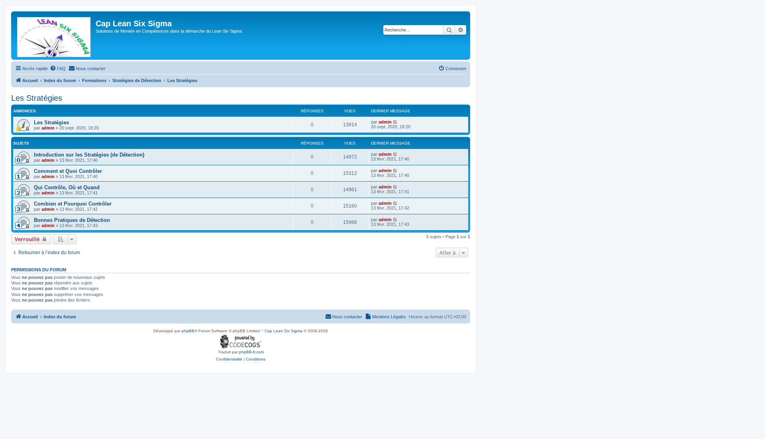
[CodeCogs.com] (241, 342)
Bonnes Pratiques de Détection (72, 220)
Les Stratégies (36, 98)
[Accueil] (54, 35)
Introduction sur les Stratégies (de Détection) (89, 155)
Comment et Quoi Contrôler (68, 171)
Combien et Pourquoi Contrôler (73, 204)
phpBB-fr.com (251, 352)
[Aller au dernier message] (395, 122)
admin (48, 127)
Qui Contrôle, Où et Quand (67, 187)
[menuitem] (58, 68)
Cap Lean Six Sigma (283, 331)
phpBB (188, 331)
